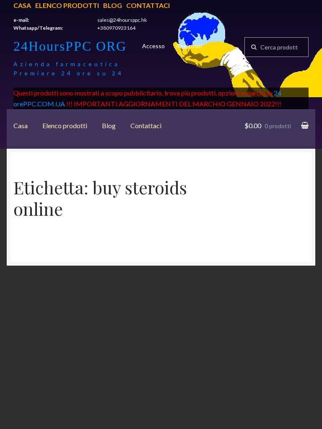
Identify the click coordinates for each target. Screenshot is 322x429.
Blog (112, 5)
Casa (22, 5)
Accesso (153, 45)
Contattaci (148, 5)
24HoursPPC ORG (70, 46)
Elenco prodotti (67, 5)
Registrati (189, 45)
